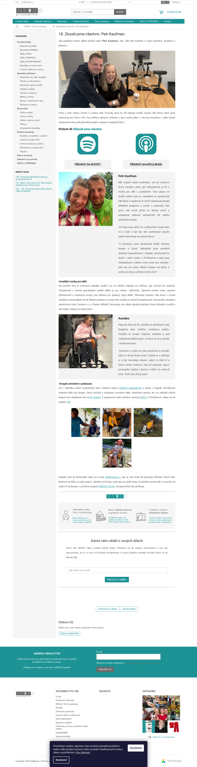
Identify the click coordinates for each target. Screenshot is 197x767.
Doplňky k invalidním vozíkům (33, 136)
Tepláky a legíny (27, 89)
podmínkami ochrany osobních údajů (142, 663)
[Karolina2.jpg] (117, 422)
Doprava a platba (64, 722)
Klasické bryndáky (28, 46)
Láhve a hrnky (26, 116)
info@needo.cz (113, 477)
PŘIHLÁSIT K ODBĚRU (117, 579)
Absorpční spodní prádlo (31, 85)
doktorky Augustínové (130, 388)
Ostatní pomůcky (25, 132)
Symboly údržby (63, 736)
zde (69, 402)
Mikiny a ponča (27, 97)
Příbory (23, 124)
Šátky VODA (25, 54)
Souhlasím (136, 748)
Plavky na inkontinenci (30, 81)
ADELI (143, 397)
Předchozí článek (107, 609)
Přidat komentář (69, 634)
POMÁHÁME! (62, 733)
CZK (164, 2)
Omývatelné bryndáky (30, 128)
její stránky (95, 397)
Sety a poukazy (24, 155)
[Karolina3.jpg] (148, 422)
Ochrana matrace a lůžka (31, 143)
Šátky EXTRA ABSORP (30, 61)
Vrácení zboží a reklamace (68, 715)
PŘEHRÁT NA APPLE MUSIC (146, 164)
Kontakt (59, 707)
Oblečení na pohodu (27, 159)
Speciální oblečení (26, 73)
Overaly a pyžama (28, 93)
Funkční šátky (24, 42)
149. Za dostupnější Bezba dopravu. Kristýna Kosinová (32, 178)
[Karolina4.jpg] (85, 422)
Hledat (120, 12)
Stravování (22, 108)
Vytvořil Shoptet (174, 761)
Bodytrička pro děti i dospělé (33, 77)
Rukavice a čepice (28, 104)
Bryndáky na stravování (31, 65)
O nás (82, 2)
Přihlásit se (105, 669)
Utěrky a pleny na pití (30, 120)
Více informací (83, 752)
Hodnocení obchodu (101, 2)
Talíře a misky (26, 112)
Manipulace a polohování (31, 147)
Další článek (129, 609)
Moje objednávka (63, 719)
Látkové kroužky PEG (30, 140)
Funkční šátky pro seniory (32, 69)
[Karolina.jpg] (117, 453)
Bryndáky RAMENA (29, 50)
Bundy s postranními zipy (31, 100)
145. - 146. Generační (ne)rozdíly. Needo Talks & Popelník (34, 190)
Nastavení (61, 760)
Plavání (23, 151)
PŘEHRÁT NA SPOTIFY (88, 164)
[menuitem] (22, 21)
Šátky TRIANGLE (28, 57)
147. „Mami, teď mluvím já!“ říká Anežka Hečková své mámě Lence (34, 184)
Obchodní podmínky (65, 711)
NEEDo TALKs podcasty (67, 704)
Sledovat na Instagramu (164, 737)
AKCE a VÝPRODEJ (26, 163)
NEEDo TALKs (107, 486)
